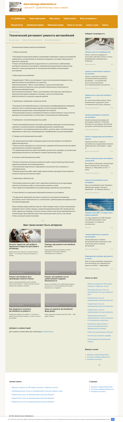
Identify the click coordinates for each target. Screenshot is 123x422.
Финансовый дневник (55, 24)
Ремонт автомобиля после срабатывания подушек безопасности (57, 279)
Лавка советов (54, 18)
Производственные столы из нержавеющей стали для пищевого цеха (100, 292)
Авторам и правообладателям (97, 355)
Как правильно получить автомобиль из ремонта (20, 310)
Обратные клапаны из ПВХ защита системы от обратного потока (35, 387)
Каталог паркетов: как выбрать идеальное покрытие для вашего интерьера (24, 246)
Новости (105, 24)
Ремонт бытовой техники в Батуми (100, 332)
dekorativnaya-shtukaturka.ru (40, 4)
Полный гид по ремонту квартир (99, 336)
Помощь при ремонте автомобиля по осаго (60, 245)
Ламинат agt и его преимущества (98, 52)
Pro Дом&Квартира (18, 18)
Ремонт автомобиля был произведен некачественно (21, 278)
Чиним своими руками (37, 18)
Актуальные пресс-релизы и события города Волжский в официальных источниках (97, 326)
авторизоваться (48, 332)
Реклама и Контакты (94, 359)
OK (113, 419)
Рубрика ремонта (70, 18)
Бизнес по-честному (74, 24)
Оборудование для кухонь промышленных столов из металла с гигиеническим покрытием (100, 318)
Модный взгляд (17, 24)
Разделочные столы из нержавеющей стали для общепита (33, 395)
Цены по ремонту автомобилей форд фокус (59, 310)
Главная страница (14, 32)
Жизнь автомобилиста (88, 18)
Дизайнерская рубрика (35, 24)
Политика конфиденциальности (98, 357)
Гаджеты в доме (92, 24)
